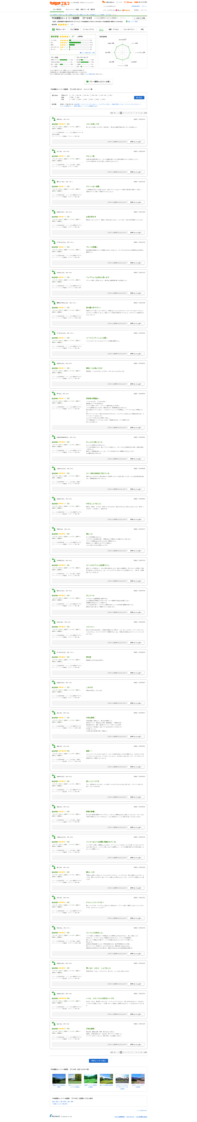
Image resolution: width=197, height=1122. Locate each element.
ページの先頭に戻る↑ (141, 1110)
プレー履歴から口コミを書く (100, 81)
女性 (78, 97)
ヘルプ (120, 2)
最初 (112, 113)
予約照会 (136, 10)
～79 (72, 95)
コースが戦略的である (91, 106)
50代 (91, 99)
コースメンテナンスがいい (132, 104)
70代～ (104, 99)
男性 (72, 97)
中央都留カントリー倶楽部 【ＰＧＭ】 (101, 14)
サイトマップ (130, 1116)
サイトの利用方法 (120, 1116)
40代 (85, 99)
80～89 (79, 95)
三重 (61, 1101)
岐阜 (57, 1101)
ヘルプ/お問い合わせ (141, 1116)
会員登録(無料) (136, 6)
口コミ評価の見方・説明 (88, 53)
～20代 (73, 99)
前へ (115, 113)
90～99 (86, 95)
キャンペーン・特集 (72, 9)
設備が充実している (117, 104)
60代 (97, 99)
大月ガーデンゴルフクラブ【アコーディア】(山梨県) (122, 1087)
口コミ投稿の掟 (89, 74)
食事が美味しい (78, 106)
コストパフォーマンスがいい (89, 104)
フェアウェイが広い (104, 104)
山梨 (68, 1101)
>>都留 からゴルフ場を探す (60, 1104)
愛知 (53, 1101)
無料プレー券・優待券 (88, 9)
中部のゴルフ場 (62, 14)
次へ (142, 113)
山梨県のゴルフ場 (73, 14)
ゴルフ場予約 (57, 9)
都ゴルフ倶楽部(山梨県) (106, 1085)
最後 (145, 113)
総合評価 (76, 104)
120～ (111, 95)
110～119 (103, 95)
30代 (79, 99)
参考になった (135, 142)
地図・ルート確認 (133, 21)
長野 (72, 1101)
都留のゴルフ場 (84, 14)
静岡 (64, 1101)
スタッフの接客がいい (66, 106)
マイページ (144, 10)
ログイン (144, 6)
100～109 (94, 95)
